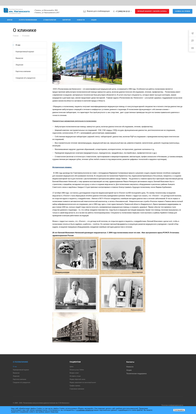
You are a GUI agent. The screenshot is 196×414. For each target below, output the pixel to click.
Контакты (130, 362)
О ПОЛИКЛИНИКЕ (20, 362)
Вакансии (19, 58)
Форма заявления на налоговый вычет (83, 382)
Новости (129, 367)
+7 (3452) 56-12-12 (123, 11)
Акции (129, 370)
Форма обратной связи (77, 379)
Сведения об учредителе (25, 78)
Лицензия (19, 65)
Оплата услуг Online (77, 370)
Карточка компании (23, 71)
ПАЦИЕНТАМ (75, 362)
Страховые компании (77, 389)
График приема (75, 385)
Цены (71, 366)
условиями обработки (84, 410)
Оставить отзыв (75, 376)
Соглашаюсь (179, 410)
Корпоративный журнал (25, 52)
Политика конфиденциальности (172, 405)
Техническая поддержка (136, 373)
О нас (18, 45)
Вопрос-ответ (74, 373)
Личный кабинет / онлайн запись (152, 11)
